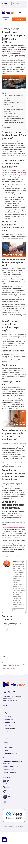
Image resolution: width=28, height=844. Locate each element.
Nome (4, 650)
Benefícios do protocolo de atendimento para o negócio (13, 110)
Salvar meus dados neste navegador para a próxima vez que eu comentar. (14, 664)
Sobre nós (7, 710)
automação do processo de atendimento (13, 527)
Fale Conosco (8, 732)
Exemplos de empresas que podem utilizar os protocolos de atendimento (14, 123)
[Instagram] (3, 3)
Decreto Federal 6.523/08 (18, 172)
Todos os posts (18, 610)
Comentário (5, 630)
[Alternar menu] (20, 12)
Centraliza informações (11, 113)
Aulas (6, 738)
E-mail (4, 656)
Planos (6, 750)
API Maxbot (8, 716)
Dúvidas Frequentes (10, 728)
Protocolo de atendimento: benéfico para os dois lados (14, 103)
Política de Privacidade (10, 722)
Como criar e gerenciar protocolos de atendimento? (13, 126)
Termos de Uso (9, 719)
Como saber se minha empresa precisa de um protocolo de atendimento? (14, 119)
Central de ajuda (9, 725)
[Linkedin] (7, 3)
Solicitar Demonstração (11, 753)
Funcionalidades (9, 747)
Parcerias (7, 735)
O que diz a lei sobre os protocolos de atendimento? (13, 99)
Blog (6, 713)
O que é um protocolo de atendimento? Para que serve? (13, 96)
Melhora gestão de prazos (12, 116)
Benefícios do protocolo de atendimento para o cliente (15, 107)
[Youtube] (6, 3)
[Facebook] (4, 3)
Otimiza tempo (9, 114)
